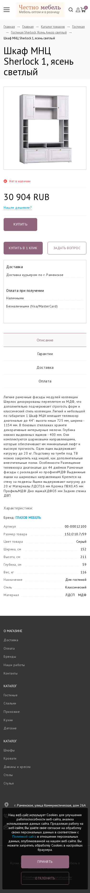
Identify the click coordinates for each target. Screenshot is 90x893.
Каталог (10, 686)
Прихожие (12, 711)
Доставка (45, 367)
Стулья (9, 783)
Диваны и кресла (17, 767)
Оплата (45, 381)
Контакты (11, 673)
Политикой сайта (24, 836)
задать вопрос (67, 248)
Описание (45, 340)
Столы (8, 775)
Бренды (10, 656)
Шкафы (9, 750)
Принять (45, 861)
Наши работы (14, 665)
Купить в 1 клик (23, 248)
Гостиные (11, 695)
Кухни (8, 720)
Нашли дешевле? (18, 207)
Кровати (10, 758)
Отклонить (45, 878)
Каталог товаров (53, 26)
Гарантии (45, 353)
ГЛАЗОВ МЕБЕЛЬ (28, 517)
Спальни (10, 703)
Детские (10, 728)
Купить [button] (20, 224)
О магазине (13, 631)
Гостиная (78, 26)
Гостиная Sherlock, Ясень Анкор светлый (39, 32)
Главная (9, 26)
